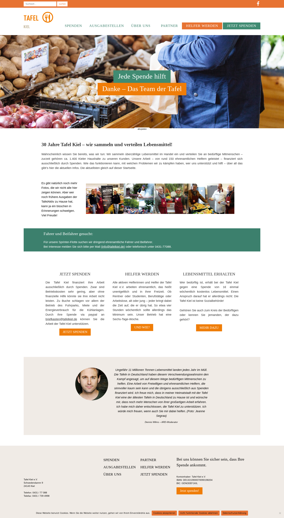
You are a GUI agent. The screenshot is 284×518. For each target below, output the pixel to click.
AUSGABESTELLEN (106, 26)
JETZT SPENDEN (241, 26)
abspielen (142, 129)
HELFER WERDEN (202, 26)
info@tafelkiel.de (113, 246)
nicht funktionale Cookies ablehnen (199, 513)
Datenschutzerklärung (234, 513)
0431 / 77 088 (40, 492)
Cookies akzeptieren (164, 513)
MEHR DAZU (209, 327)
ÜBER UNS (140, 26)
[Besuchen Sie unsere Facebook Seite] (258, 4)
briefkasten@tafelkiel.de (61, 319)
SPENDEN (73, 26)
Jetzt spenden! (189, 490)
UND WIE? (142, 327)
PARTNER (169, 26)
